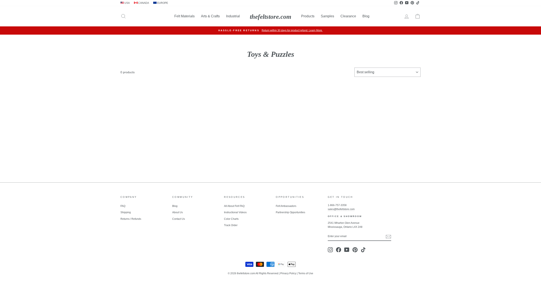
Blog (365, 16)
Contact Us (178, 218)
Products (307, 16)
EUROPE (162, 2)
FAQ (122, 206)
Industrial (233, 16)
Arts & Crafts (210, 16)
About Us (177, 212)
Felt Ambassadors (286, 206)
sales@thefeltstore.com (341, 209)
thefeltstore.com (270, 16)
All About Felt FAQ (234, 206)
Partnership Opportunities (290, 212)
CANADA (143, 2)
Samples (327, 16)
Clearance (348, 16)
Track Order (231, 225)
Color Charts (231, 218)
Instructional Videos (235, 212)
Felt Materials (184, 16)
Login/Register (350, 30)
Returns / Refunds (130, 218)
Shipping (125, 212)
